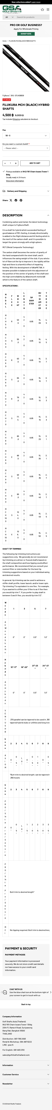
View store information (15, 181)
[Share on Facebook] (15, 200)
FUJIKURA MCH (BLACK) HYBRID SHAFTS (22, 41)
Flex (4, 130)
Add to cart (35, 163)
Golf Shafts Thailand (14, 1104)
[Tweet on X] (10, 200)
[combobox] (26, 17)
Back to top (26, 1004)
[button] (42, 9)
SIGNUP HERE (26, 34)
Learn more (35, 2)
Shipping (16, 119)
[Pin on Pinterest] (20, 200)
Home (4, 41)
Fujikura (6, 95)
